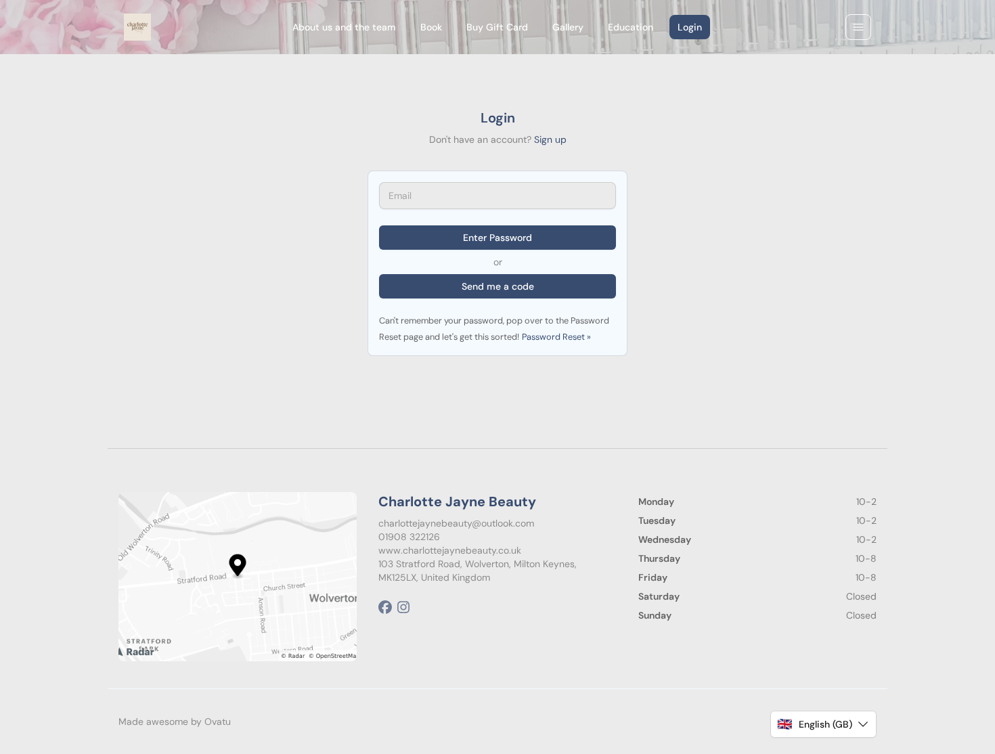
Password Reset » (556, 336)
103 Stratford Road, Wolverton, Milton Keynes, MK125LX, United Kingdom (477, 570)
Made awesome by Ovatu (174, 721)
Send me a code (498, 286)
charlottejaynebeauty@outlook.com (456, 523)
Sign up (550, 139)
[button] (823, 724)
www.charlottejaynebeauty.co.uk (449, 550)
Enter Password (497, 237)
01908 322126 (409, 537)
